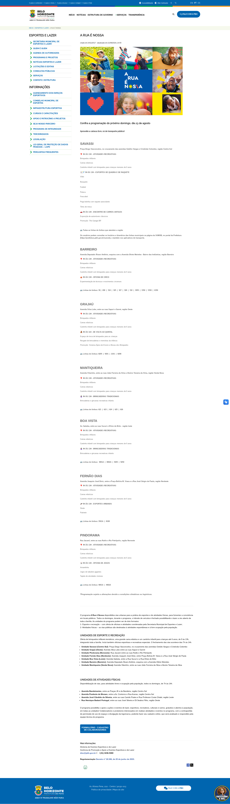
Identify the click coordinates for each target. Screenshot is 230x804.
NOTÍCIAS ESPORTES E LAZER (47, 62)
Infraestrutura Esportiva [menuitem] (47, 108)
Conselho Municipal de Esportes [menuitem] (45, 101)
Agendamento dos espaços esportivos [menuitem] (47, 94)
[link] (173, 788)
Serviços (121, 15)
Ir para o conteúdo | (36, 3)
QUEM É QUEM (40, 48)
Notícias (81, 15)
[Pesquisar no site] (173, 14)
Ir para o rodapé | (76, 3)
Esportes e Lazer (42, 28)
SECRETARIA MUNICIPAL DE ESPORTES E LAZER (46, 42)
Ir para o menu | (50, 3)
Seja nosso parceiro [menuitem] (44, 124)
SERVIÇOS (38, 75)
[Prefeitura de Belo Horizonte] (41, 13)
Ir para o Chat (87, 3)
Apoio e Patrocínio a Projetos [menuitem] (49, 118)
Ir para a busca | (63, 3)
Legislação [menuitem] (39, 139)
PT (195, 3)
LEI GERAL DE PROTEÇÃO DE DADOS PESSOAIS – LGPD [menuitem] (50, 145)
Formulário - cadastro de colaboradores (95, 728)
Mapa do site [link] (118, 790)
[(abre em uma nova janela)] (191, 765)
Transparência (136, 15)
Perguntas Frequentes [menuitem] (45, 152)
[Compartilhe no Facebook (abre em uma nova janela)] (188, 765)
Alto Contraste (162, 3)
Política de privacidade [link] (101, 790)
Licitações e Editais (43, 66)
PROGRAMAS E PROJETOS (45, 57)
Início (72, 15)
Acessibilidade (147, 3)
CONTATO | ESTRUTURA (44, 80)
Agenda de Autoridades (46, 53)
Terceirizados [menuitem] (40, 134)
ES (199, 3)
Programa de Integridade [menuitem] (47, 129)
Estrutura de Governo (100, 15)
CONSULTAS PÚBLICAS (44, 71)
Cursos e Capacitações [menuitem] (45, 113)
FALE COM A (175, 788)
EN (191, 3)
